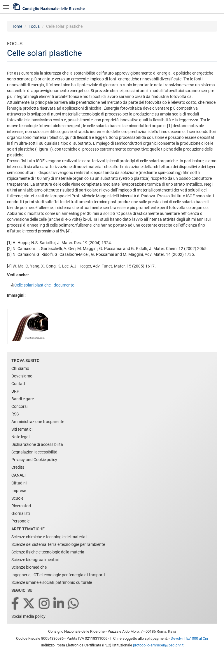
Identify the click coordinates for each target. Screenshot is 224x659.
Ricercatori (21, 505)
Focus (34, 26)
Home (16, 26)
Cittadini (19, 483)
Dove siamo (21, 376)
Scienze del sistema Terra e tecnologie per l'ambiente (58, 544)
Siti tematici (21, 429)
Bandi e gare (22, 398)
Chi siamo (20, 368)
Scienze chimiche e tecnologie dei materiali (49, 536)
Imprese (18, 490)
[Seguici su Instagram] (44, 603)
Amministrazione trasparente (37, 421)
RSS (15, 414)
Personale (20, 521)
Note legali (20, 436)
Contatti (18, 383)
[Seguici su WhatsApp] (74, 603)
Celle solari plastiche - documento (44, 285)
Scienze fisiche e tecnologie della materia (47, 552)
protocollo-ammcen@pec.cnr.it (158, 645)
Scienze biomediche (29, 567)
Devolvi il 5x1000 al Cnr (189, 638)
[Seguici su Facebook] (15, 603)
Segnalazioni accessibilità (34, 452)
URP (15, 391)
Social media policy (28, 616)
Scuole (17, 498)
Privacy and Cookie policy (34, 459)
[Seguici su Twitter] (29, 603)
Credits (17, 467)
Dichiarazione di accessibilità (37, 444)
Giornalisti (20, 513)
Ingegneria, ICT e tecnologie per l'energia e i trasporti (58, 574)
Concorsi (19, 406)
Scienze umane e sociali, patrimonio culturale (51, 582)
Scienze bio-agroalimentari (35, 559)
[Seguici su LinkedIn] (59, 603)
